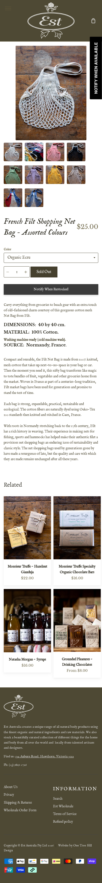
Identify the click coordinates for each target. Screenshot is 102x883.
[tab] (13, 152)
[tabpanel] (51, 93)
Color (7, 249)
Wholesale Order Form (20, 810)
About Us (11, 787)
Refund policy (63, 821)
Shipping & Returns (18, 802)
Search (57, 798)
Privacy (9, 794)
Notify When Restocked (51, 289)
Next (96, 109)
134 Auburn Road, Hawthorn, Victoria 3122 (44, 756)
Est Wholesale (63, 806)
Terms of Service (64, 814)
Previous (5, 109)
